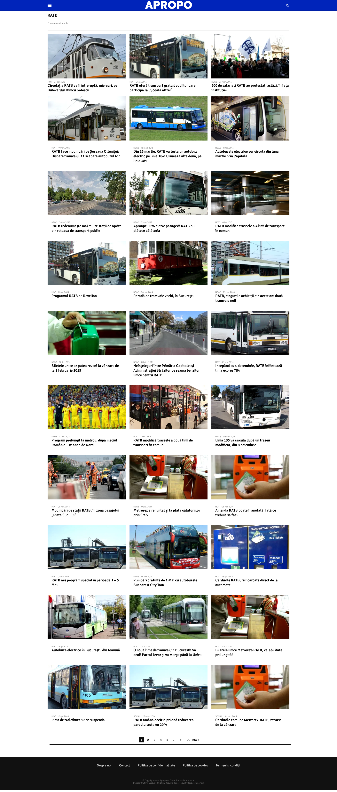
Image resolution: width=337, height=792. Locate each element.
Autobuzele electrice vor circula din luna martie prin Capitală (247, 153)
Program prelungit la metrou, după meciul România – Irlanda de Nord (84, 442)
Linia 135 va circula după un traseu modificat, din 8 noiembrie (242, 442)
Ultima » (193, 739)
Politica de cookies (195, 765)
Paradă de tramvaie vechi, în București (163, 296)
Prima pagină (54, 22)
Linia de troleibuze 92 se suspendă (78, 720)
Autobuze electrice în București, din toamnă (85, 650)
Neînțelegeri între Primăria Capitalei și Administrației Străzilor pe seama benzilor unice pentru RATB (166, 370)
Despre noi (104, 765)
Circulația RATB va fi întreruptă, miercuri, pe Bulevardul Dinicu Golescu (82, 88)
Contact (124, 765)
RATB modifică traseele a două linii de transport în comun (163, 442)
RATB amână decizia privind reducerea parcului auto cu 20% (163, 722)
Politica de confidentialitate (156, 765)
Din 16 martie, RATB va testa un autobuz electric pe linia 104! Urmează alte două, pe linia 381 (167, 156)
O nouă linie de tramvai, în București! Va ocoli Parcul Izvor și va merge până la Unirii (167, 652)
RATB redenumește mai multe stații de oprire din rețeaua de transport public (86, 228)
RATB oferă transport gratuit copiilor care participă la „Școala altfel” (162, 88)
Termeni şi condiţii (228, 765)
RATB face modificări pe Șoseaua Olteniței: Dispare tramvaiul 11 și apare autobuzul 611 (86, 153)
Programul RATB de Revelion (74, 296)
